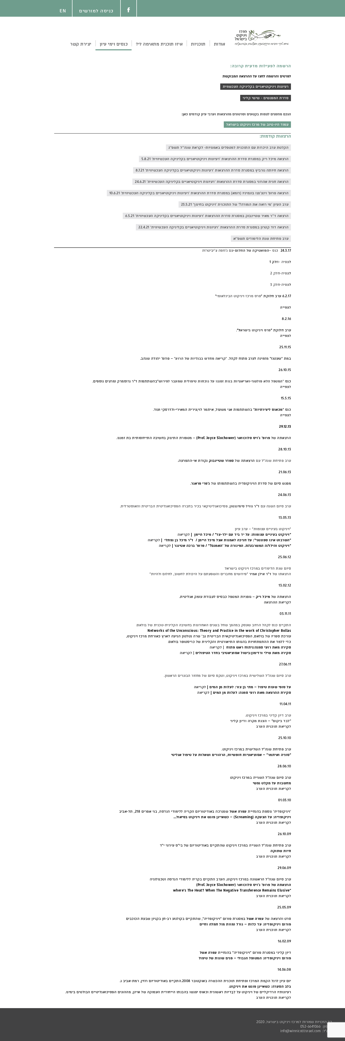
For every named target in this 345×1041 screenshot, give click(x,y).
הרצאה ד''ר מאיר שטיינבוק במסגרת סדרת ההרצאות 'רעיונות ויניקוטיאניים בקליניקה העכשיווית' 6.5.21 (206, 216)
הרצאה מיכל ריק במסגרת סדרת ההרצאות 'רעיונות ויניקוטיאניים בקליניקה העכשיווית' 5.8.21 (214, 159)
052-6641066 (310, 1026)
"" (201, 358)
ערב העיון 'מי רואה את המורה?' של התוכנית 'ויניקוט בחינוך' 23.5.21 (235, 204)
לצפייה (285, 387)
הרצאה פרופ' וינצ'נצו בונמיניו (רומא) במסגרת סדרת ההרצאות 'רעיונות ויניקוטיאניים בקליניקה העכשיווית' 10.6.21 (199, 193)
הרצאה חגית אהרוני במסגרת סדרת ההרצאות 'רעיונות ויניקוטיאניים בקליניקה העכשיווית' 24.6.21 (211, 182)
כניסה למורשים (96, 10)
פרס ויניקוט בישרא (255, 330)
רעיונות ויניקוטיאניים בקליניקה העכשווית (256, 87)
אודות (219, 44)
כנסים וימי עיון (114, 44)
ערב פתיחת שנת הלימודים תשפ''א (261, 239)
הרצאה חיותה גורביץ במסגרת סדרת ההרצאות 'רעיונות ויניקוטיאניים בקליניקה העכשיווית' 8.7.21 (212, 170)
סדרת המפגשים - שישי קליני (266, 98)
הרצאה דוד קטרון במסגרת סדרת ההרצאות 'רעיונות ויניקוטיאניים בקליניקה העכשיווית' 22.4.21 (213, 227)
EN (63, 10)
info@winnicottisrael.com (300, 1031)
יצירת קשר (80, 44)
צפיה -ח (282, 262)
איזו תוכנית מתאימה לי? (159, 44)
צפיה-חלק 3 (279, 285)
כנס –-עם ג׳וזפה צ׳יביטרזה (240, 250)
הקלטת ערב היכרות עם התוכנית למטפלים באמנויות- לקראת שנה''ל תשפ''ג (228, 147)
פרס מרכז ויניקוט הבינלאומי (238, 296)
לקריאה (184, 534)
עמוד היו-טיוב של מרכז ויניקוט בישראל (257, 124)
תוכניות (198, 44)
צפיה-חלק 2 (279, 273)
